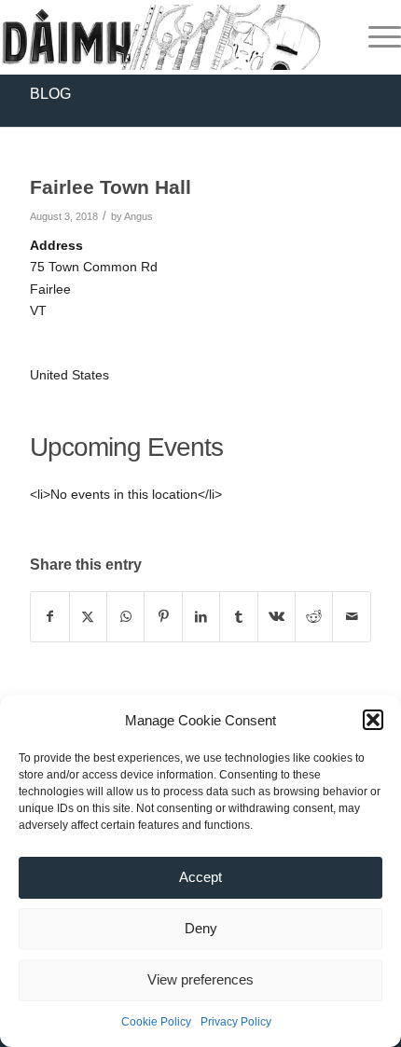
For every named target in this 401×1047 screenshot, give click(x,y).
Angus (138, 216)
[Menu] (375, 37)
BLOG (50, 94)
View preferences (200, 979)
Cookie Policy (156, 1021)
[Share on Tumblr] (238, 616)
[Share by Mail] (351, 616)
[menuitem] (375, 37)
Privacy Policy (235, 1021)
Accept (200, 877)
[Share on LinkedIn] (201, 616)
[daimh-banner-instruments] (160, 37)
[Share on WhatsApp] (125, 616)
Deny (201, 928)
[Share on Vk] (276, 616)
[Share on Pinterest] (163, 616)
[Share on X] (88, 616)
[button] (373, 719)
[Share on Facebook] (49, 616)
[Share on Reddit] (314, 616)
